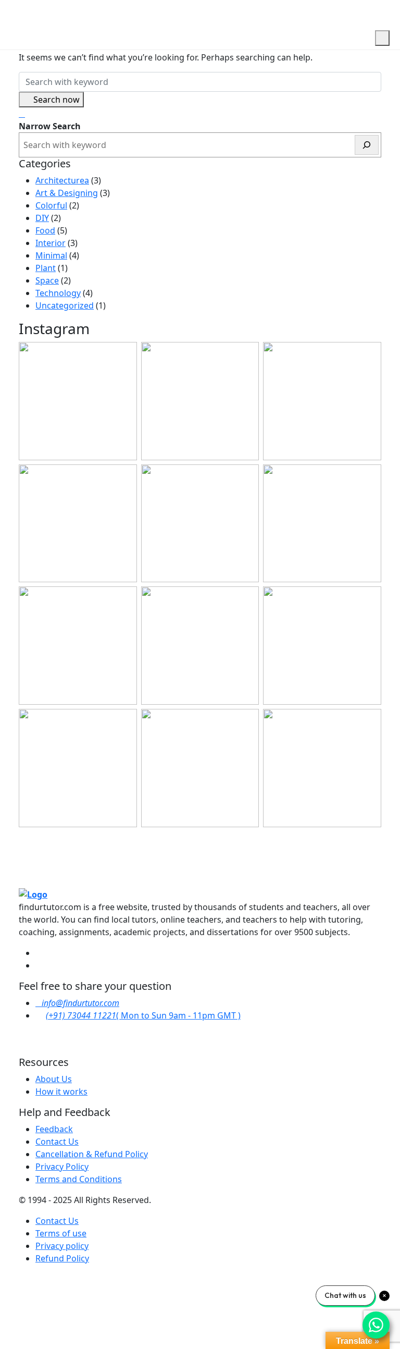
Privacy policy (62, 1246)
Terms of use (60, 1233)
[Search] (367, 145)
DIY (42, 218)
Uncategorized (64, 305)
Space (47, 280)
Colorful (51, 205)
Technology (58, 293)
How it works (61, 1091)
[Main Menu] (382, 38)
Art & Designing (66, 193)
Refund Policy (62, 1258)
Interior (50, 243)
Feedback (54, 1129)
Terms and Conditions (78, 1179)
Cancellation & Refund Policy (91, 1154)
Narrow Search (50, 126)
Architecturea (62, 180)
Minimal (51, 255)
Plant (45, 268)
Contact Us (57, 1141)
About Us (53, 1079)
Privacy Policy (62, 1166)
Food (45, 230)
